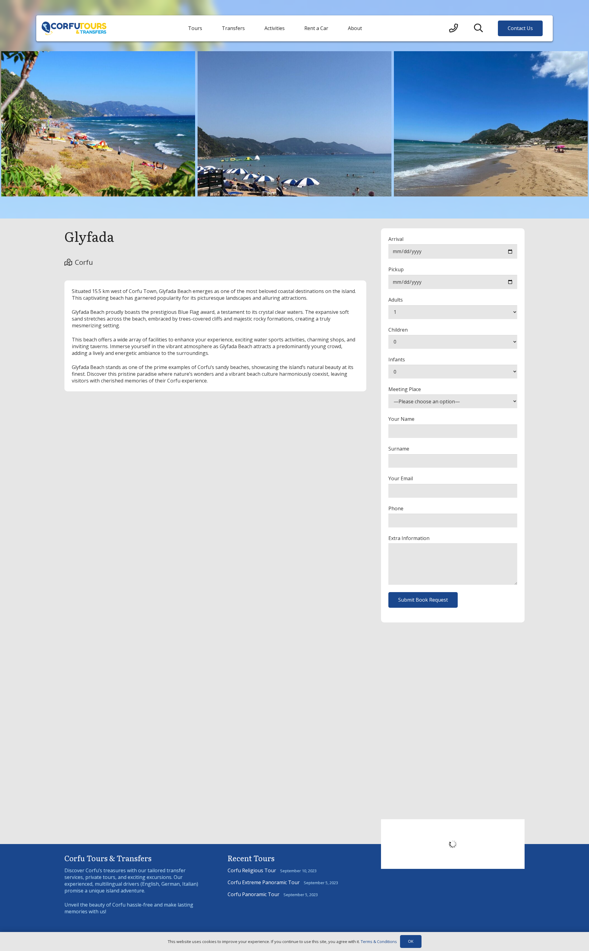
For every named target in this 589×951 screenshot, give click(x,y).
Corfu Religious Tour (252, 870)
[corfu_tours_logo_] (74, 28)
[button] (478, 28)
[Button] (453, 28)
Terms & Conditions (379, 941)
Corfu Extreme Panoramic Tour (264, 882)
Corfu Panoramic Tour (253, 894)
